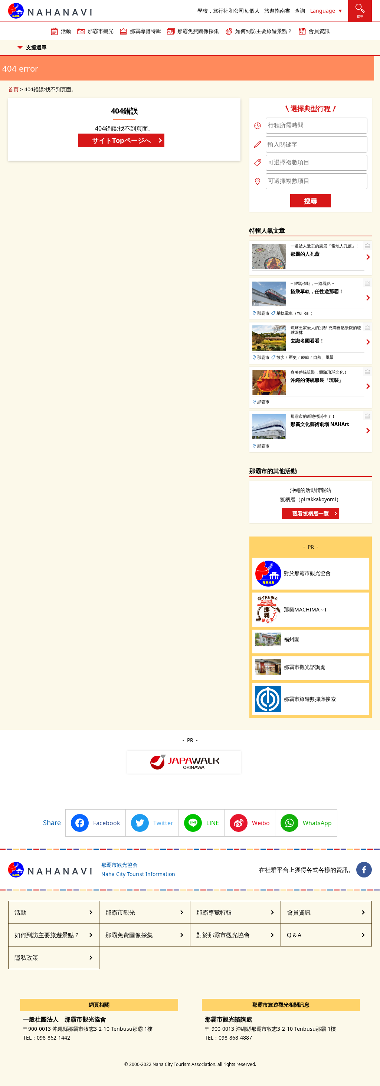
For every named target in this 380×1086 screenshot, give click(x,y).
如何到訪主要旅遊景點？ (263, 31)
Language (322, 10)
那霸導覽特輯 (145, 31)
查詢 (300, 10)
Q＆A (294, 935)
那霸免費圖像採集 (198, 31)
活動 (66, 31)
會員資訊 (319, 31)
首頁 (13, 89)
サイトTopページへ (121, 140)
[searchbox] (316, 125)
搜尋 (310, 200)
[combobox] (316, 126)
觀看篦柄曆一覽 (310, 513)
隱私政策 (26, 958)
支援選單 (36, 47)
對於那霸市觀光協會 (223, 935)
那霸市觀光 (101, 31)
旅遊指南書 (277, 10)
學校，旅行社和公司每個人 (228, 10)
